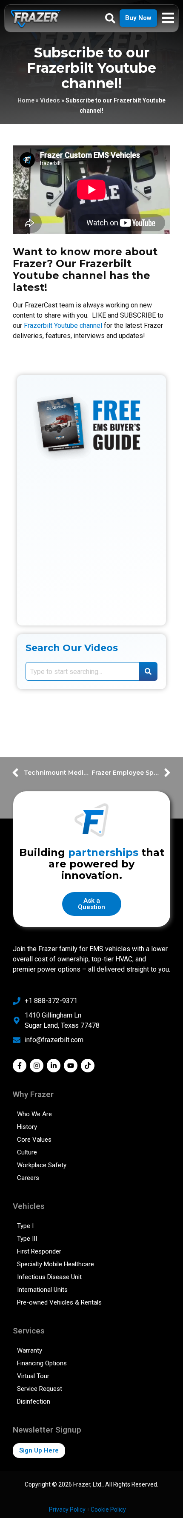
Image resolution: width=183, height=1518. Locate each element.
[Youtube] (70, 1065)
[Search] (148, 671)
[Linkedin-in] (53, 1065)
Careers (28, 1178)
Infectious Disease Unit (49, 1277)
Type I (25, 1226)
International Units (42, 1289)
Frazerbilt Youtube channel (63, 325)
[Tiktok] (87, 1065)
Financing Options (42, 1363)
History (27, 1127)
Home (25, 100)
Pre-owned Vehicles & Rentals (59, 1302)
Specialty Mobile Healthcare (55, 1264)
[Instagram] (36, 1065)
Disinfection (33, 1401)
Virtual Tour (33, 1376)
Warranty (29, 1350)
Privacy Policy (67, 1509)
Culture (27, 1152)
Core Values (34, 1139)
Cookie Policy (108, 1509)
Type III (27, 1238)
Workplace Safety (41, 1165)
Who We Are (34, 1114)
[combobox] (82, 671)
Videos (50, 100)
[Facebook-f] (19, 1065)
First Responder (39, 1251)
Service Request (39, 1389)
